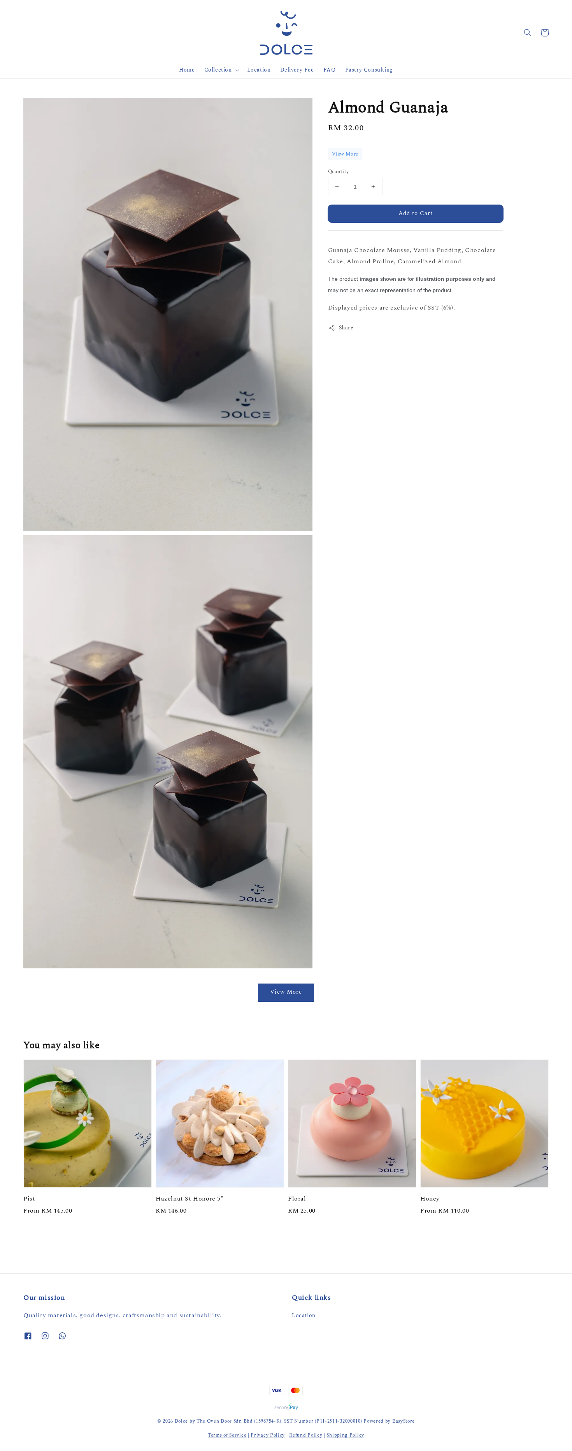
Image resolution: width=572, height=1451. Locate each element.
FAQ (329, 70)
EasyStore (403, 1421)
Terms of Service (227, 1435)
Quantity (338, 171)
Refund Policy (305, 1435)
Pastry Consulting (369, 70)
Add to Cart (415, 213)
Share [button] (346, 328)
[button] (527, 32)
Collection (218, 70)
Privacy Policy (268, 1435)
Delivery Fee (297, 70)
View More (345, 154)
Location (259, 70)
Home (187, 70)
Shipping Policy (345, 1435)
